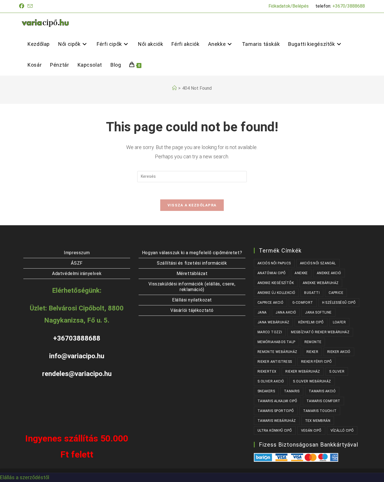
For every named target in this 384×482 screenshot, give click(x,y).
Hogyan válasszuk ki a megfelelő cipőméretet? (192, 252)
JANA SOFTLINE (318, 312)
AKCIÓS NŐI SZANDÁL (318, 263)
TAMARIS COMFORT (323, 401)
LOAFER (339, 322)
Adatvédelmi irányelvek (76, 273)
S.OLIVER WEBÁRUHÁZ (312, 381)
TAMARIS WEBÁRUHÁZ (276, 421)
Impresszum (77, 252)
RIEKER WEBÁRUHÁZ (302, 371)
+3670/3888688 (348, 6)
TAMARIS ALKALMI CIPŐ (277, 401)
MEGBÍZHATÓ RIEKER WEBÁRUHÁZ (320, 332)
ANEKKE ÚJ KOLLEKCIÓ (276, 293)
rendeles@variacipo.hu (77, 374)
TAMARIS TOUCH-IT (319, 411)
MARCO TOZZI (269, 332)
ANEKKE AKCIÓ (329, 273)
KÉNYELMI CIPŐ (311, 322)
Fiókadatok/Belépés (288, 6)
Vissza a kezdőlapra (192, 205)
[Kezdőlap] (174, 88)
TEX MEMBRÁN (317, 421)
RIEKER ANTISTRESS (274, 362)
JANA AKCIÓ (285, 312)
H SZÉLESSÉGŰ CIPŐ (339, 303)
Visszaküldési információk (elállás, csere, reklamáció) (191, 286)
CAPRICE (336, 293)
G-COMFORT (302, 303)
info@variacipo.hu (76, 356)
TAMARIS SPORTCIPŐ (275, 411)
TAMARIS (292, 391)
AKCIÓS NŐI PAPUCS (274, 263)
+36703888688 (76, 338)
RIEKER (312, 352)
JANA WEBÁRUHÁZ (273, 322)
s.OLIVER (336, 371)
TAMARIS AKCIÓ (322, 391)
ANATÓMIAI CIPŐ (271, 273)
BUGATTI (312, 293)
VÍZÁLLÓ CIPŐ (342, 431)
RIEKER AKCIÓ (339, 352)
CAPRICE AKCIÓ (270, 303)
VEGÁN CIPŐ (311, 431)
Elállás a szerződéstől (24, 477)
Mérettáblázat (192, 273)
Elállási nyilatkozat (192, 300)
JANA (262, 312)
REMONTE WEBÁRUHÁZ (277, 352)
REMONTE (313, 342)
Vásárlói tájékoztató (192, 310)
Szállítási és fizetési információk (192, 263)
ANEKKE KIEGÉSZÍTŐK (275, 283)
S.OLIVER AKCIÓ (270, 381)
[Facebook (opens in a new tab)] (22, 6)
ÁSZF (76, 263)
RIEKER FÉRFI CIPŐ (316, 362)
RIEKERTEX (267, 371)
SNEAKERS (266, 391)
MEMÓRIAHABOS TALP (276, 342)
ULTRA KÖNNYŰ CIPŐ (274, 431)
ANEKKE (301, 273)
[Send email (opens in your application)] (30, 6)
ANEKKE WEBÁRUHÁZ (320, 283)
